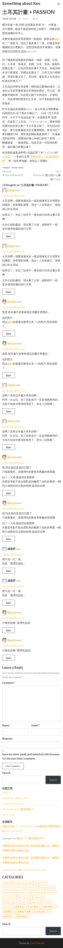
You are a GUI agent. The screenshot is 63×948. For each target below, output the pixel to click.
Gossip (14, 167)
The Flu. (6, 792)
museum (37, 892)
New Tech (9, 897)
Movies (24, 892)
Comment (8, 682)
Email (35, 725)
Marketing (9, 892)
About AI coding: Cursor (15, 798)
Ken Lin (11, 301)
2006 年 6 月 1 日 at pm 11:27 (13, 618)
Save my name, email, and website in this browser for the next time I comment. (31, 756)
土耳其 (6, 156)
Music (50, 892)
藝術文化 (9, 916)
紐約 (57, 38)
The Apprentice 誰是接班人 (18, 809)
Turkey (20, 167)
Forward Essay (23, 882)
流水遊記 (35, 906)
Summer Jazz (10, 902)
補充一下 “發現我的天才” (30, 838)
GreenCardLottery (14, 887)
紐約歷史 (9, 911)
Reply (8, 236)
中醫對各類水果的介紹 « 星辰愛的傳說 (24, 845)
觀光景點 (23, 916)
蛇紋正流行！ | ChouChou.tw (18, 826)
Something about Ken (21, 3)
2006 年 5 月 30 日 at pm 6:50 (13, 462)
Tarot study (8, 814)
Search (6, 772)
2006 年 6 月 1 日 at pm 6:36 (12, 554)
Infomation (47, 887)
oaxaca (39, 897)
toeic (25, 902)
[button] (58, 4)
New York (25, 897)
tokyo (35, 902)
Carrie (11, 190)
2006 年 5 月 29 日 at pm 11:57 (13, 390)
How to (32, 887)
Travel (46, 902)
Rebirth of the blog (13, 803)
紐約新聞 (50, 906)
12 (34, 19)
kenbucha (25, 19)
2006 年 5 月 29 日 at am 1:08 (13, 195)
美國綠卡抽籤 (25, 911)
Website (7, 738)
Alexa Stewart (10, 869)
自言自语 (43, 911)
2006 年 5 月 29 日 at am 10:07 (13, 307)
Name (6, 725)
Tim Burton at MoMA (34, 869)
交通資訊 (21, 906)
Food (7, 882)
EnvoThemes (37, 943)
